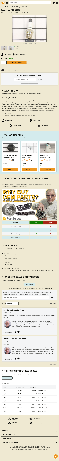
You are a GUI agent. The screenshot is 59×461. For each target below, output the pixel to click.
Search (52, 297)
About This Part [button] (12, 90)
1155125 (19, 394)
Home (2, 7)
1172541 (19, 404)
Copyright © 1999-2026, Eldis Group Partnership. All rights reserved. (29, 449)
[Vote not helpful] (18, 331)
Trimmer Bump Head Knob (10, 155)
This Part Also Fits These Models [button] (20, 370)
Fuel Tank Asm (44, 155)
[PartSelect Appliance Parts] (3, 2)
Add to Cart (18, 62)
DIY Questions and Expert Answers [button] (21, 276)
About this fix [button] (11, 245)
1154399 (19, 390)
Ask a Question (30, 284)
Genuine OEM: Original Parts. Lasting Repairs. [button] (27, 178)
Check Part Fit (7, 378)
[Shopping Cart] (56, 3)
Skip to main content (29, 17)
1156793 (19, 397)
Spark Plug (17, 7)
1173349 (19, 407)
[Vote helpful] (15, 331)
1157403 (19, 401)
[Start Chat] (56, 456)
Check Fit (40, 79)
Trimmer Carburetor (27, 155)
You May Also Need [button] (13, 135)
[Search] (49, 3)
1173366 (19, 411)
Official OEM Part (20, 54)
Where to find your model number (29, 83)
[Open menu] (6, 2)
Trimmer (9, 7)
